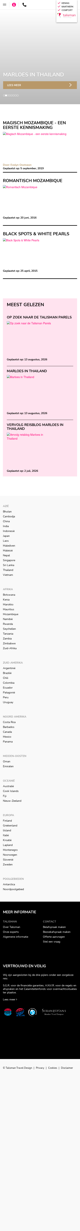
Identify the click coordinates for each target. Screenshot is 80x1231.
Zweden (8, 864)
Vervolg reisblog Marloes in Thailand (35, 426)
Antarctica (9, 884)
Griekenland (10, 825)
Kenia (6, 599)
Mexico (7, 737)
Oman (6, 761)
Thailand (8, 570)
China (6, 521)
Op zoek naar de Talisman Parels (39, 317)
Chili (5, 678)
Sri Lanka (8, 565)
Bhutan (7, 511)
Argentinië (9, 668)
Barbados (8, 727)
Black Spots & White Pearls (36, 234)
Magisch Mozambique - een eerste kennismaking (34, 125)
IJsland (7, 830)
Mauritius (8, 609)
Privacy (40, 1068)
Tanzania (8, 634)
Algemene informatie (15, 937)
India (6, 526)
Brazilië (7, 673)
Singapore (9, 560)
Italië (6, 835)
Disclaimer (67, 1068)
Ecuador (8, 688)
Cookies (53, 1068)
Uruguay (8, 702)
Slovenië (8, 860)
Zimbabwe (9, 643)
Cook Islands (11, 791)
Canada (7, 732)
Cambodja (9, 516)
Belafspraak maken (54, 927)
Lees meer (14, 85)
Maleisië (8, 550)
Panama (8, 741)
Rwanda (8, 624)
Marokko (8, 604)
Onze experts (11, 932)
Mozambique (10, 614)
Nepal (6, 555)
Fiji (4, 796)
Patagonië (9, 692)
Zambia (7, 638)
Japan (6, 536)
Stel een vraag (51, 942)
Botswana (9, 595)
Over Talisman (11, 927)
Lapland (8, 845)
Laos (6, 541)
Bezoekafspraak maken (56, 932)
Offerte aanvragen (54, 937)
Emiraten (8, 766)
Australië (8, 786)
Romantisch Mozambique (32, 181)
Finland (7, 821)
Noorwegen (10, 855)
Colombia (8, 683)
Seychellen (9, 629)
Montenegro (10, 850)
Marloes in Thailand (27, 371)
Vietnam (8, 575)
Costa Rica (9, 722)
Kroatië (7, 840)
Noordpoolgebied (13, 889)
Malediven (9, 546)
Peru (6, 697)
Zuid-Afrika (10, 648)
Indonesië (9, 531)
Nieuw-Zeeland (12, 801)
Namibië (8, 619)
